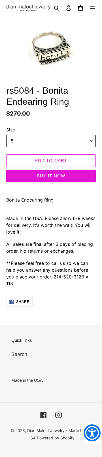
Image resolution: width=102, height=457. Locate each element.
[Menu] (92, 7)
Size (10, 130)
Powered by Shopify (56, 437)
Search (19, 354)
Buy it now (51, 175)
